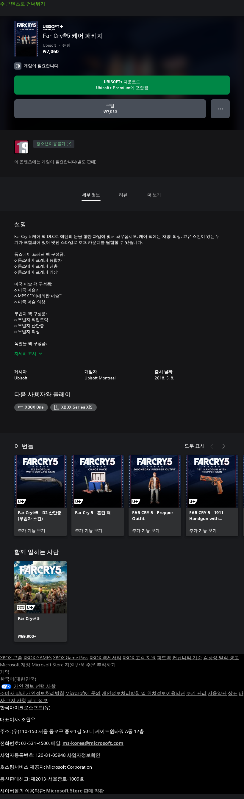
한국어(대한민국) (18, 679)
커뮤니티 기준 (187, 657)
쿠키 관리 (196, 693)
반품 (80, 664)
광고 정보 (37, 700)
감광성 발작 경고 (221, 657)
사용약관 (217, 693)
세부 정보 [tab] (91, 194)
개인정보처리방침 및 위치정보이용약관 (143, 693)
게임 (5, 671)
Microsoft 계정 (15, 664)
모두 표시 (194, 445)
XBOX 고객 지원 (139, 657)
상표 (232, 693)
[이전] (212, 446)
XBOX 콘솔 (11, 657)
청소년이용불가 (50, 144)
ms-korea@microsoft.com (92, 743)
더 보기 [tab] (154, 194)
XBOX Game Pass (70, 657)
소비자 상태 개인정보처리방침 (32, 693)
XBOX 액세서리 (105, 657)
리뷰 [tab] (123, 194)
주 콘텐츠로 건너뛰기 (22, 3)
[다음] (224, 446)
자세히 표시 (25, 353)
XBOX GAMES (38, 657)
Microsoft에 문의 (83, 693)
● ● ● (220, 108)
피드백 (164, 657)
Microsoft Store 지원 (53, 664)
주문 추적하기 (101, 664)
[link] (40, 495)
